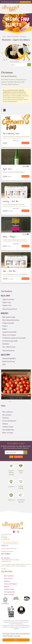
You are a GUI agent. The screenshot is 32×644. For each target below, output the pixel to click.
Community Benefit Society (16, 623)
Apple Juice (7, 169)
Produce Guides (7, 427)
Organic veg (6, 302)
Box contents (6, 415)
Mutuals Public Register (23, 625)
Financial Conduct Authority (20, 622)
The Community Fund (11, 133)
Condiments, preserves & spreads (14, 338)
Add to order (25, 143)
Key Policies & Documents (7, 551)
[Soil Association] (5, 600)
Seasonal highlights (9, 358)
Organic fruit (6, 305)
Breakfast (5, 344)
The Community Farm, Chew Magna (10, 559)
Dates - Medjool (9, 237)
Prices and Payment (9, 421)
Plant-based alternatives (10, 320)
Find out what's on (25, 2)
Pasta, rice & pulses (9, 335)
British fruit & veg (8, 361)
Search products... (15, 61)
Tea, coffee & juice (8, 347)
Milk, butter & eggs (8, 317)
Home (4, 36)
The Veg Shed (5, 558)
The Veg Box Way (8, 430)
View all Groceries (8, 350)
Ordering (5, 418)
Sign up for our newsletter (10, 543)
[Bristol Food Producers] (16, 598)
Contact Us (4, 545)
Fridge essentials (8, 323)
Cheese (5, 326)
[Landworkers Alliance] (27, 598)
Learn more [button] (17, 636)
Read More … (4, 568)
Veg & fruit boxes (8, 299)
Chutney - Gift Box (10, 201)
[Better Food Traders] (10, 612)
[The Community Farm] (10, 8)
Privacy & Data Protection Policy (9, 548)
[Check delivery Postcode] (25, 452)
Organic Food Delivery (13, 36)
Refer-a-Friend (7, 433)
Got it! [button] (16, 640)
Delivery (5, 424)
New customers (7, 412)
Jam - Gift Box (9, 271)
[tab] (8, 401)
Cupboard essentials (9, 332)
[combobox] (18, 64)
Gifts (4, 364)
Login (11, 456)
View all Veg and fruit (9, 309)
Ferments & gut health (10, 341)
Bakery (4, 329)
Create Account (18, 456)
